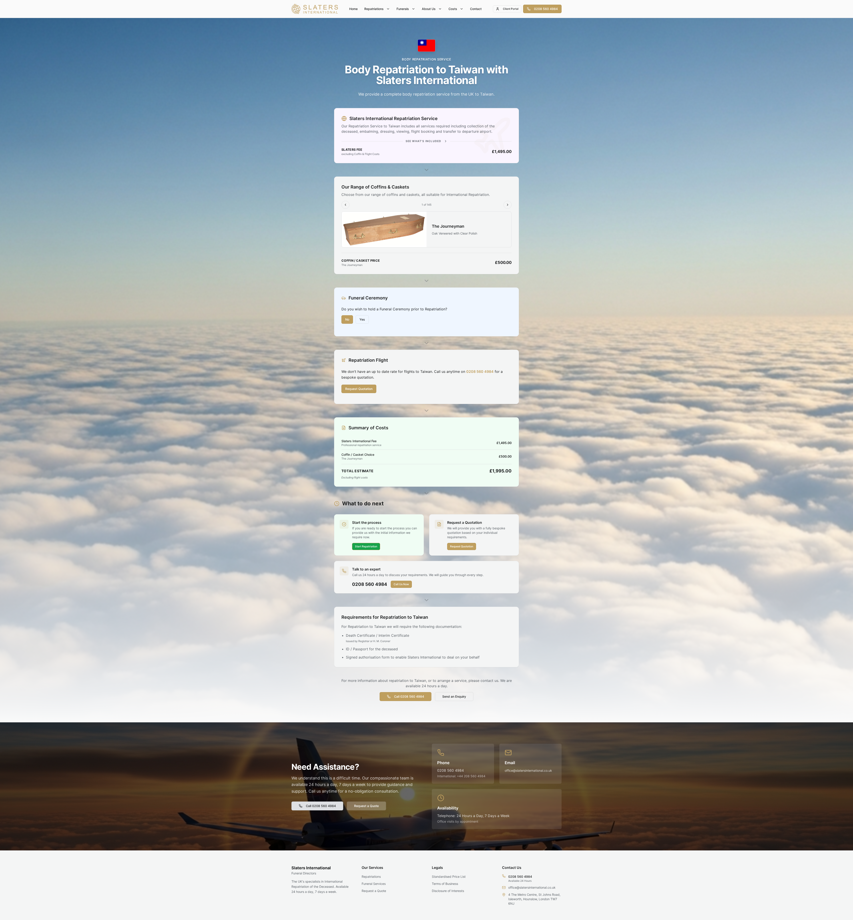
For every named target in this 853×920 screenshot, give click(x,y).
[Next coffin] (508, 205)
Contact (476, 9)
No (347, 319)
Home (353, 9)
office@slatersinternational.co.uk (528, 770)
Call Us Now (401, 584)
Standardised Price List (449, 876)
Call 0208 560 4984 (409, 696)
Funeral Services (374, 884)
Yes (362, 319)
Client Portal (510, 8)
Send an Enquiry (454, 696)
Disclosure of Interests (448, 891)
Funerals (403, 9)
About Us (429, 9)
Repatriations (374, 9)
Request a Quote (366, 806)
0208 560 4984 (546, 9)
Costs (452, 9)
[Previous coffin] (345, 205)
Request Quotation (359, 389)
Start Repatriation (366, 546)
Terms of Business (445, 884)
